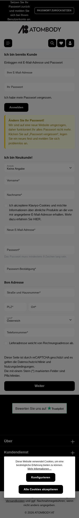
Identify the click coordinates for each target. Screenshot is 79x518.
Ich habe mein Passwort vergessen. (28, 97)
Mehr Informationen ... (39, 468)
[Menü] (8, 43)
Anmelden (16, 107)
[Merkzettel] (61, 43)
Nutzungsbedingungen (19, 366)
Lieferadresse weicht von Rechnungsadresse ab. (41, 343)
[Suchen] (52, 43)
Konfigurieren (40, 477)
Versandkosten (15, 500)
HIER (37, 219)
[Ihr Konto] (70, 43)
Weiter (39, 386)
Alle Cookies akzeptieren (41, 489)
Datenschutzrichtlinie (31, 362)
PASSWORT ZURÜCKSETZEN (54, 10)
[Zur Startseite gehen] (39, 29)
